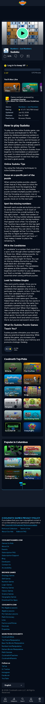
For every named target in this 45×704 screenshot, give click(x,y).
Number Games (8, 582)
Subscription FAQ (8, 552)
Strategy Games (8, 576)
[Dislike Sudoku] (15, 56)
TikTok (4, 666)
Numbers (14, 49)
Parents (5, 549)
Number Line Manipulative (11, 646)
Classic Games (7, 591)
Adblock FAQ (21, 532)
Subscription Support (10, 555)
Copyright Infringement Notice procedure (21, 525)
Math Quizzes (7, 652)
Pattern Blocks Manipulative (12, 649)
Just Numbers (25, 49)
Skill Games (6, 579)
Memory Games (8, 588)
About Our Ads (7, 532)
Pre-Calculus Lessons (10, 614)
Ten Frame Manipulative (11, 640)
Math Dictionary (8, 617)
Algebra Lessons (8, 611)
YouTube (5, 678)
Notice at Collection (9, 529)
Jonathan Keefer (18, 99)
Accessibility (6, 568)
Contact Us (6, 565)
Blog (3, 559)
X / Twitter (6, 669)
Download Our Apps (10, 600)
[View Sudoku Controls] (28, 56)
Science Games (8, 594)
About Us (5, 546)
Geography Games (9, 597)
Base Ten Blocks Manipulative (13, 643)
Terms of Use (25, 529)
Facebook (5, 675)
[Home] (22, 3)
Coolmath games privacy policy (21, 518)
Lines (4, 620)
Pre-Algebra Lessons (9, 608)
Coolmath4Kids (8, 637)
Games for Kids (7, 543)
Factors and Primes (9, 623)
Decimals (5, 626)
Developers (6, 562)
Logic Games (7, 585)
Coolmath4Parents (9, 658)
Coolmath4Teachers (10, 655)
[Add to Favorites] (22, 56)
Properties (6, 629)
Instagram (6, 672)
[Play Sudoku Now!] (22, 33)
